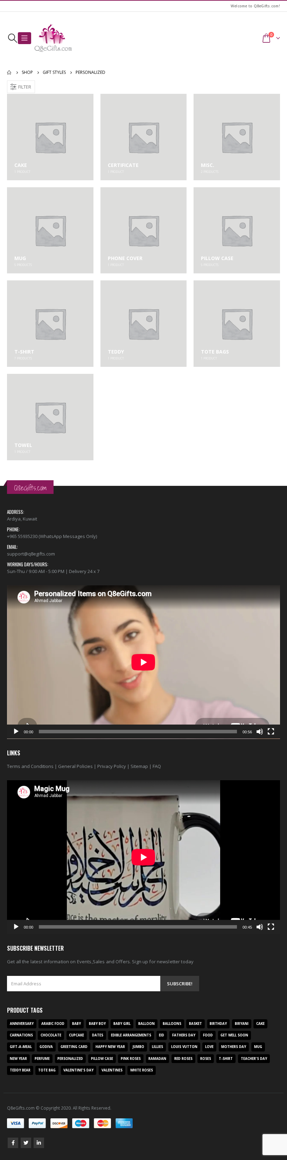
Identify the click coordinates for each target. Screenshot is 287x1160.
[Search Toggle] (12, 38)
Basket (195, 1023)
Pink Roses (131, 1058)
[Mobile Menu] (24, 38)
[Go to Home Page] (9, 72)
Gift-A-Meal (21, 1046)
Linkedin (39, 1143)
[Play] (16, 731)
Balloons (172, 1023)
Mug (258, 1046)
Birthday (218, 1023)
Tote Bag (47, 1070)
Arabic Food (52, 1023)
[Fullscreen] (270, 731)
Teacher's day (254, 1058)
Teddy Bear (20, 1070)
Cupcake (76, 1035)
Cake (260, 1023)
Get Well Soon (234, 1035)
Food (208, 1035)
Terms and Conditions (30, 766)
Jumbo (138, 1046)
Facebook (13, 1143)
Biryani (241, 1023)
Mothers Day (233, 1046)
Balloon (146, 1023)
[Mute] (259, 731)
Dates (97, 1035)
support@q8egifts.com (31, 554)
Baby (76, 1023)
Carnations (21, 1035)
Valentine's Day (78, 1070)
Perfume (42, 1058)
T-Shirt (226, 1058)
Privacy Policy (111, 766)
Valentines (112, 1070)
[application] (143, 662)
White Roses (141, 1070)
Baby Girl (122, 1023)
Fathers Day (183, 1035)
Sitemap (139, 766)
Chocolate (51, 1035)
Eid (161, 1035)
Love (209, 1046)
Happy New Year (110, 1046)
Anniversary (22, 1023)
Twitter (26, 1143)
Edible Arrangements (131, 1035)
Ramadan (157, 1058)
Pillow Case (102, 1058)
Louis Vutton (184, 1046)
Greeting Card (74, 1046)
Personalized (70, 1058)
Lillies (157, 1046)
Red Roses (183, 1058)
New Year (18, 1058)
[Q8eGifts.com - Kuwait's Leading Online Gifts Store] (53, 38)
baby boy (97, 1023)
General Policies (75, 766)
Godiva (46, 1046)
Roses (205, 1058)
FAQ (157, 766)
